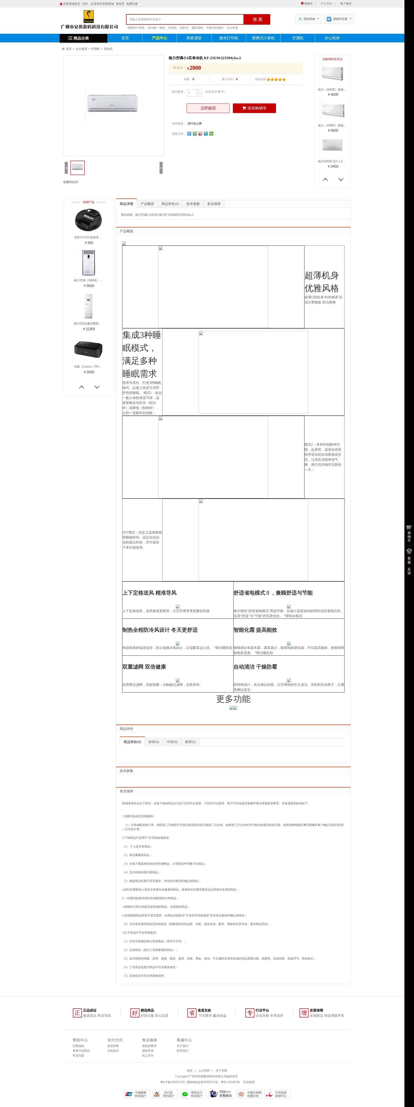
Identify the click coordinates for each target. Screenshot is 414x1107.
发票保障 (113, 1046)
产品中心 (159, 38)
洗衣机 (172, 27)
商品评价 (170, 204)
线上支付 (148, 1055)
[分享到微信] (211, 134)
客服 (409, 560)
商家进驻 (194, 38)
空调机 (298, 38)
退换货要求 (149, 1046)
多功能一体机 (156, 27)
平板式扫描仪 (215, 27)
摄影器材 (197, 27)
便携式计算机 (136, 27)
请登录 (120, 4)
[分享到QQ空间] (195, 134)
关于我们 (182, 1046)
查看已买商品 (81, 1050)
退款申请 (148, 1050)
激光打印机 (228, 38)
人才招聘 (204, 1070)
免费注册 (132, 4)
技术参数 (193, 204)
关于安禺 (221, 1070)
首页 (125, 38)
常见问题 (78, 1055)
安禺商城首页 (71, 4)
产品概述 (147, 204)
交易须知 (78, 1046)
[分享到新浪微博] (200, 134)
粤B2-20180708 (230, 1082)
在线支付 (113, 1050)
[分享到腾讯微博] (206, 134)
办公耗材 (332, 38)
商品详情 (126, 204)
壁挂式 (108, 49)
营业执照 (248, 1082)
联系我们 (182, 1050)
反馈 (409, 571)
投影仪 (184, 27)
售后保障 (214, 204)
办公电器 (232, 27)
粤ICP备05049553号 (172, 1082)
